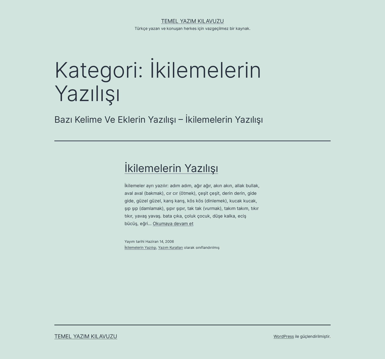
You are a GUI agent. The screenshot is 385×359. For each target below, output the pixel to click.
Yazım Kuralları (170, 247)
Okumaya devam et (173, 223)
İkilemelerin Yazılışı (171, 168)
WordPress (284, 336)
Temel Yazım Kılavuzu (192, 21)
